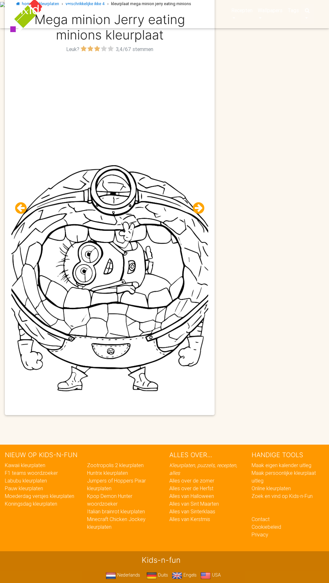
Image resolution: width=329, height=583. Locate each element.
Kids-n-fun (52, 9)
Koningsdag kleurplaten (31, 503)
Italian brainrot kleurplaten (116, 511)
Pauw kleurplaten (24, 488)
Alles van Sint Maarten (194, 503)
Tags (293, 10)
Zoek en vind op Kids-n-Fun (282, 496)
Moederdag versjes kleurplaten (39, 496)
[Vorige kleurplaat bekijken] (23, 208)
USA (216, 575)
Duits (162, 575)
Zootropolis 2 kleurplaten (115, 465)
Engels (189, 575)
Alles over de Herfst (191, 488)
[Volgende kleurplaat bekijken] (196, 208)
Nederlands (128, 575)
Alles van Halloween (191, 496)
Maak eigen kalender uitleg (281, 465)
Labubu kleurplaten (26, 480)
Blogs (132, 10)
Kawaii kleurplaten (25, 465)
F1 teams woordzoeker (31, 473)
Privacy (260, 534)
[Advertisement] (109, 99)
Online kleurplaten (271, 488)
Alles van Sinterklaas (192, 511)
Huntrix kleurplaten (107, 473)
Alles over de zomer (191, 480)
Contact (261, 519)
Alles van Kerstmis (189, 519)
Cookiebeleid (266, 527)
